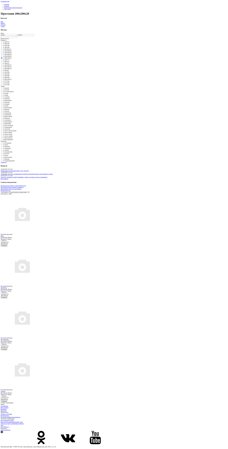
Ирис (2, 236)
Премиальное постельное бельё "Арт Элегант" (15, 171)
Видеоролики (5, 415)
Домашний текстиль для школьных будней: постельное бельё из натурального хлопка (27, 174)
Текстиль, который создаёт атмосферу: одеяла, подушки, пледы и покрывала (24, 177)
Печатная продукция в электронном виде (13, 185)
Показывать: (4, 194)
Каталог (6, 6)
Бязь (2, 21)
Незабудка (4, 287)
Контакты (4, 409)
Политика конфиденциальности (10, 417)
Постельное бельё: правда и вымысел (12, 187)
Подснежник (5, 339)
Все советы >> (5, 427)
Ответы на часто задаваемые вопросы (12, 423)
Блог (2, 425)
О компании (4, 406)
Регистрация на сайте (7, 420)
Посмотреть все (5, 190)
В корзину (4, 245)
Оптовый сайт (5, 1)
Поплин (3, 25)
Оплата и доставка (6, 414)
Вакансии (4, 411)
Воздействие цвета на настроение (11, 189)
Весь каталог (5, 407)
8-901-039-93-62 (5, 430)
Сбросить (4, 162)
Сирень (3, 391)
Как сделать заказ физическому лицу (12, 422)
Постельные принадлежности (13, 7)
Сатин (3, 26)
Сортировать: (5, 192)
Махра (3, 23)
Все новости (4, 179)
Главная (6, 4)
